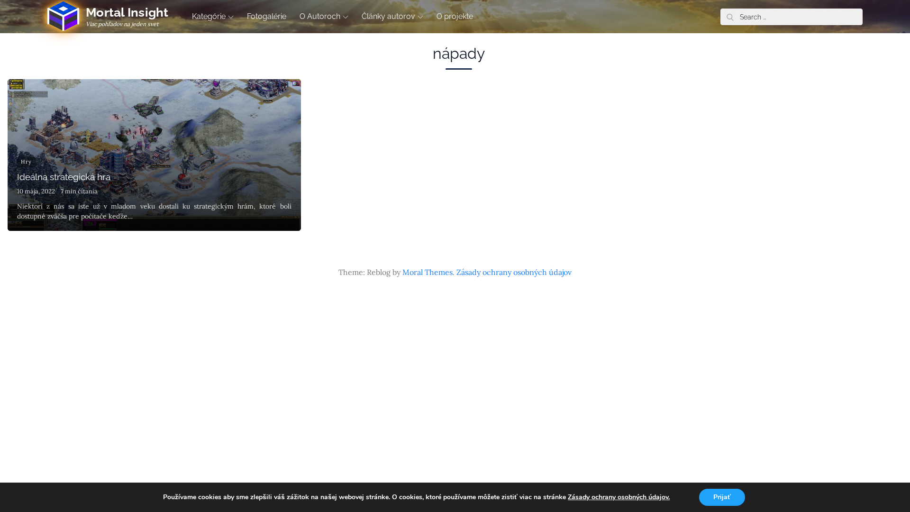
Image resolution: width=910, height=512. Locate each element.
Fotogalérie (266, 16)
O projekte (455, 16)
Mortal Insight (127, 12)
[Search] (729, 17)
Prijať (722, 497)
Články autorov (388, 16)
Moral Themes (427, 272)
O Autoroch (320, 16)
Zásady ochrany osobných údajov (514, 272)
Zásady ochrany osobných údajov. (619, 497)
